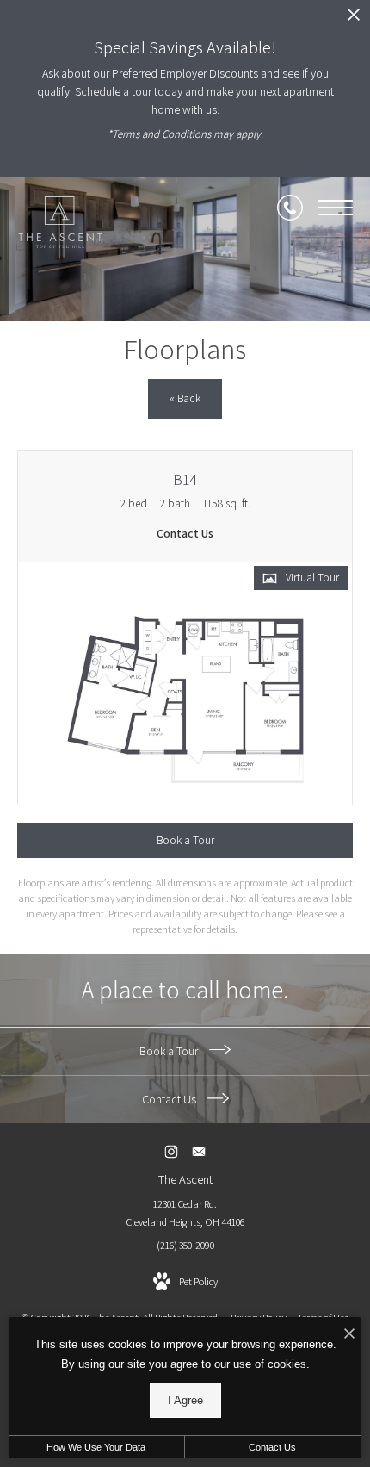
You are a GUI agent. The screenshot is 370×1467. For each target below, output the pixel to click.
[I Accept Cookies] (349, 1335)
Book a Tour (169, 1051)
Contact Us (170, 1099)
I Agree (185, 1400)
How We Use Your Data (95, 1447)
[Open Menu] (335, 207)
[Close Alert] (353, 19)
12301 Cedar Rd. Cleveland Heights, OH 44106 (185, 1213)
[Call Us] (290, 208)
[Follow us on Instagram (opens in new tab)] (171, 1151)
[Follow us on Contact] (199, 1151)
